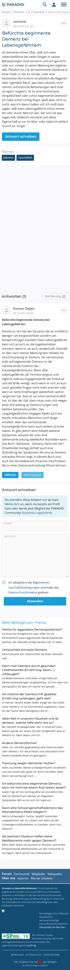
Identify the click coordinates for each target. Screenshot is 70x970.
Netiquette (55, 874)
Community (22, 874)
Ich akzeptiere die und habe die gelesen (33, 587)
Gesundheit (25, 157)
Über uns (8, 878)
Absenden (35, 601)
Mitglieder (38, 874)
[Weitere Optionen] (63, 23)
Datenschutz (33, 954)
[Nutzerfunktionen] (53, 4)
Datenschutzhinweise (22, 592)
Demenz (39, 12)
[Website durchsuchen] (44, 4)
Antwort (10, 536)
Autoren (23, 878)
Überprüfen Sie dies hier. (52, 927)
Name (8, 523)
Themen (19, 12)
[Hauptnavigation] (63, 4)
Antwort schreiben (20, 137)
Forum (6, 12)
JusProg (32, 945)
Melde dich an (14, 504)
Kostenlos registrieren (37, 513)
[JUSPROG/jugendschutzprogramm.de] (16, 936)
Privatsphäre (51, 954)
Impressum (17, 954)
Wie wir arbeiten (42, 878)
